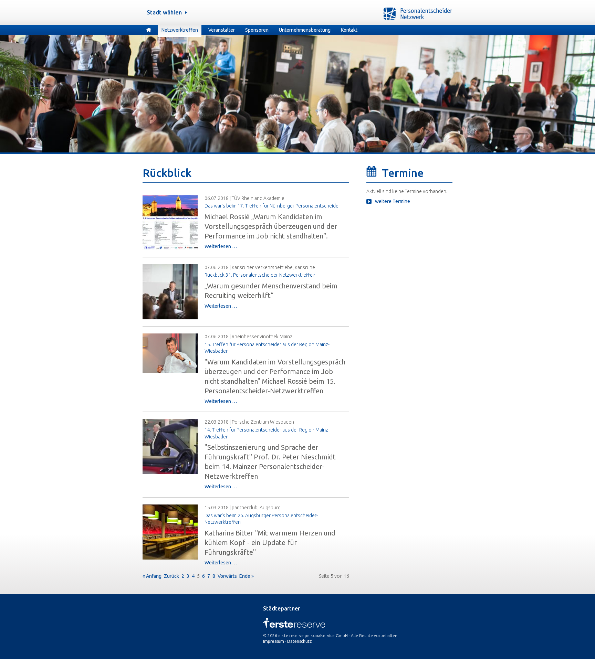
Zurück (171, 576)
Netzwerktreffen (179, 30)
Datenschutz (299, 641)
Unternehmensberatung (305, 30)
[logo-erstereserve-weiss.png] (294, 626)
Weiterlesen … (221, 246)
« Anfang (152, 576)
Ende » (246, 576)
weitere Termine (392, 201)
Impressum (273, 641)
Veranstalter (221, 30)
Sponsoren (257, 30)
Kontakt (349, 30)
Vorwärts (227, 576)
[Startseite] (149, 31)
